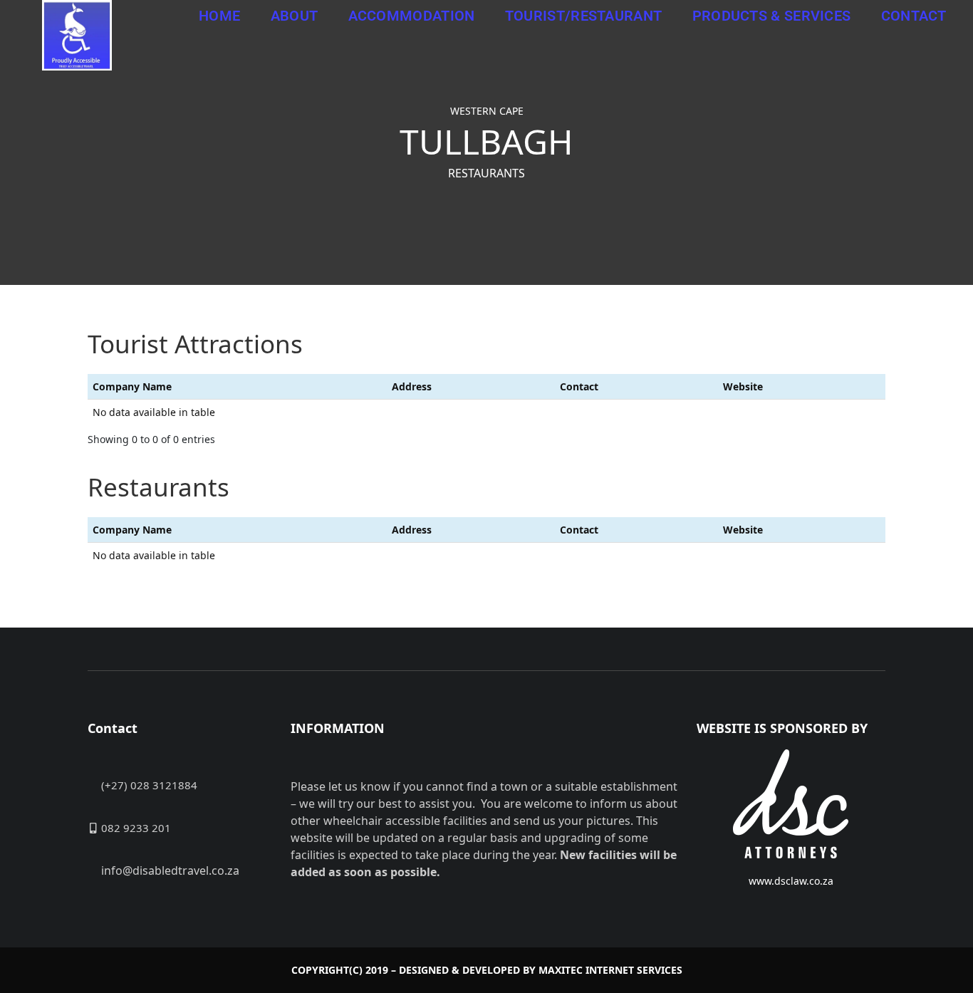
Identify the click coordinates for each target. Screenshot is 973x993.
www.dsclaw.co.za (791, 881)
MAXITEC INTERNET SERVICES (610, 970)
